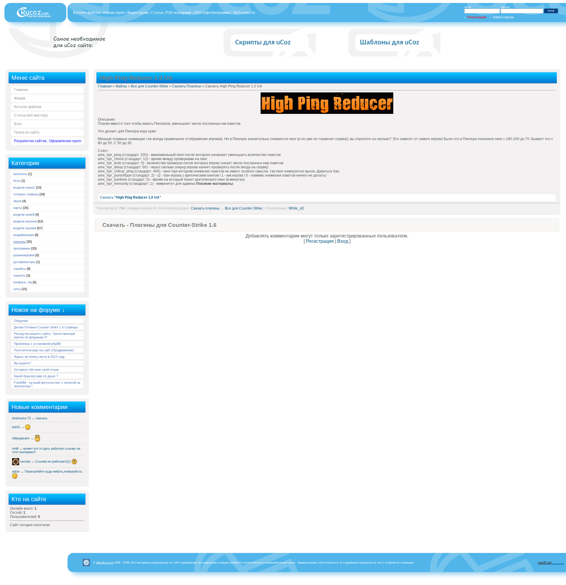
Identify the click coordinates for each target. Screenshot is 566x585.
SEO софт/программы (212, 13)
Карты (17, 208)
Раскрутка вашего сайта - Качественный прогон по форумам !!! (44, 335)
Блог (18, 124)
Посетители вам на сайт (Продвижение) (44, 350)
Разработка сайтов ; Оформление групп (47, 141)
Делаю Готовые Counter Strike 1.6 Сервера (46, 327)
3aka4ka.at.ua (104, 562)
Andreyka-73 (22, 418)
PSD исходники (178, 13)
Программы (21, 248)
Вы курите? (22, 363)
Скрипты (19, 275)
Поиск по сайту (27, 132)
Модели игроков (25, 221)
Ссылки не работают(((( (53, 461)
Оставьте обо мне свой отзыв (36, 369)
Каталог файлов (86, 13)
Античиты (20, 174)
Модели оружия (24, 228)
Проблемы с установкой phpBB (37, 343)
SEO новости (244, 13)
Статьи (157, 13)
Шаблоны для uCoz (389, 42)
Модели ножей (23, 214)
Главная (21, 90)
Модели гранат (24, 187)
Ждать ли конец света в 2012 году (39, 356)
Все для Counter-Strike (149, 86)
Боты (17, 180)
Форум (19, 98)
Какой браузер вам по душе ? (36, 376)
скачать (41, 418)
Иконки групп (114, 13)
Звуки (17, 201)
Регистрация (476, 17)
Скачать (130, 197)
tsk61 (16, 427)
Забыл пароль (503, 17)
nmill (15, 448)
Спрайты (19, 268)
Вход (342, 241)
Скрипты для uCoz (263, 42)
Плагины (19, 241)
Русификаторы (24, 262)
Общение (21, 321)
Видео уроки (137, 13)
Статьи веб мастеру (31, 115)
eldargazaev (21, 438)
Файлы (121, 86)
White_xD (296, 208)
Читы (17, 289)
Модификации (23, 235)
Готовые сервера (26, 194)
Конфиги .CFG (22, 282)
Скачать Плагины (186, 86)
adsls (16, 471)
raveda (25, 461)
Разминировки (23, 255)
